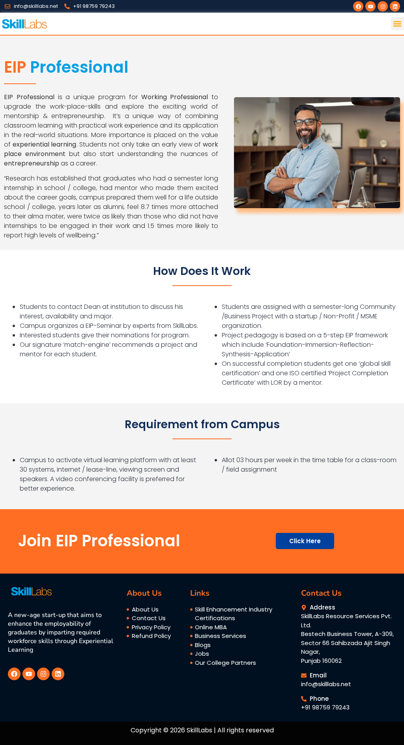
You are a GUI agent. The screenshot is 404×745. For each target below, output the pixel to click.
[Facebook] (358, 6)
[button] (397, 23)
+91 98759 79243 (325, 707)
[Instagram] (383, 6)
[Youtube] (370, 6)
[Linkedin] (395, 6)
